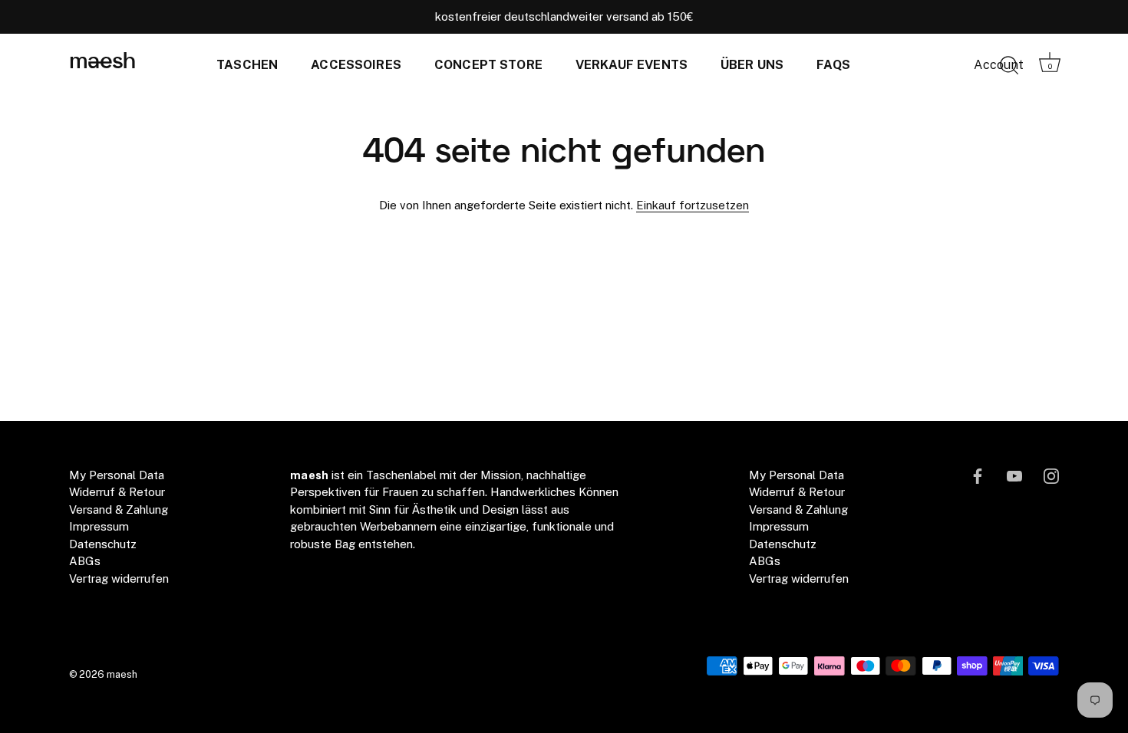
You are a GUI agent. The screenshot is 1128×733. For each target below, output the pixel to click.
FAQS (833, 65)
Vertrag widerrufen (119, 578)
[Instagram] (1051, 475)
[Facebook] (977, 475)
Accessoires (356, 65)
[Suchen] (1009, 66)
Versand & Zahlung (118, 509)
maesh (102, 62)
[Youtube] (1014, 475)
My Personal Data (116, 475)
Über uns (752, 65)
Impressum (99, 526)
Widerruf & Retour (117, 491)
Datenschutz (103, 544)
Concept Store (488, 65)
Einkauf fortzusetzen (692, 205)
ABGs (85, 560)
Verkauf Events (632, 65)
